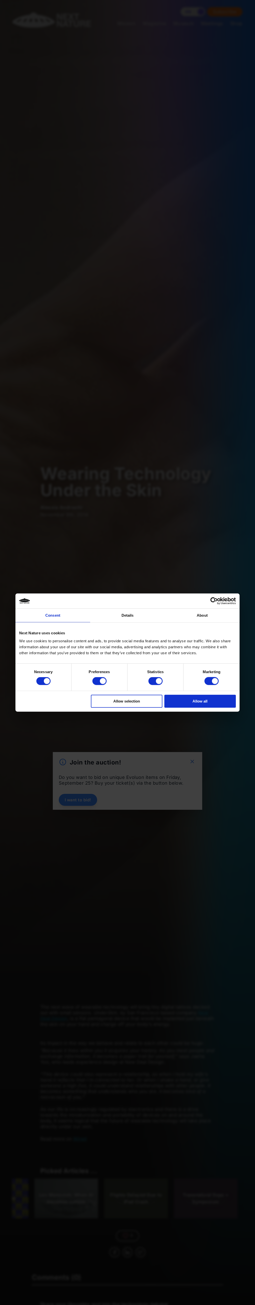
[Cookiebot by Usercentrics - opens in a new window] (214, 601)
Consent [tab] (52, 615)
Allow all (199, 701)
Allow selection (126, 701)
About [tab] (202, 615)
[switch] (99, 681)
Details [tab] (128, 615)
